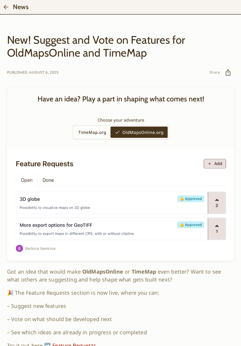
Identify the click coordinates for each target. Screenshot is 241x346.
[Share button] (228, 72)
